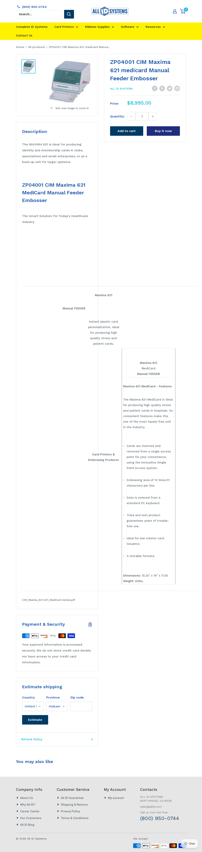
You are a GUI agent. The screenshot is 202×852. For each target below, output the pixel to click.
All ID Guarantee (72, 798)
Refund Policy (31, 739)
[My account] (175, 11)
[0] (182, 11)
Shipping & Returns (74, 804)
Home (20, 47)
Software (127, 27)
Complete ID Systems (32, 27)
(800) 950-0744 (34, 7)
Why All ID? (27, 804)
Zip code (77, 697)
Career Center (29, 811)
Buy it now (163, 131)
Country (28, 697)
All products (36, 47)
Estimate (35, 720)
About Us (26, 798)
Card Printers (64, 27)
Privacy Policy (70, 811)
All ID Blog (27, 825)
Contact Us (24, 35)
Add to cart (127, 131)
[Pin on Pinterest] (162, 88)
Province (53, 697)
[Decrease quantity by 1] (131, 116)
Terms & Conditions (74, 818)
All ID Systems (121, 88)
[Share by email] (177, 88)
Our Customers (30, 818)
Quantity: (117, 116)
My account (116, 798)
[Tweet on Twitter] (169, 88)
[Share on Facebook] (154, 88)
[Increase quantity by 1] (152, 116)
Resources (153, 27)
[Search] (69, 14)
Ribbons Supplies (97, 27)
